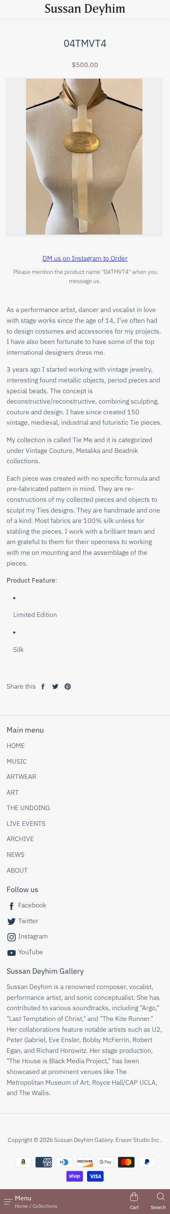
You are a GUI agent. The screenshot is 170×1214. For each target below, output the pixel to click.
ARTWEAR (21, 776)
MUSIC (17, 761)
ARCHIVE (20, 838)
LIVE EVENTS (26, 823)
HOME (16, 745)
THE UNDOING (28, 807)
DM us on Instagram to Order (85, 258)
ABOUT (17, 870)
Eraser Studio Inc (137, 1140)
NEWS (15, 854)
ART (13, 792)
